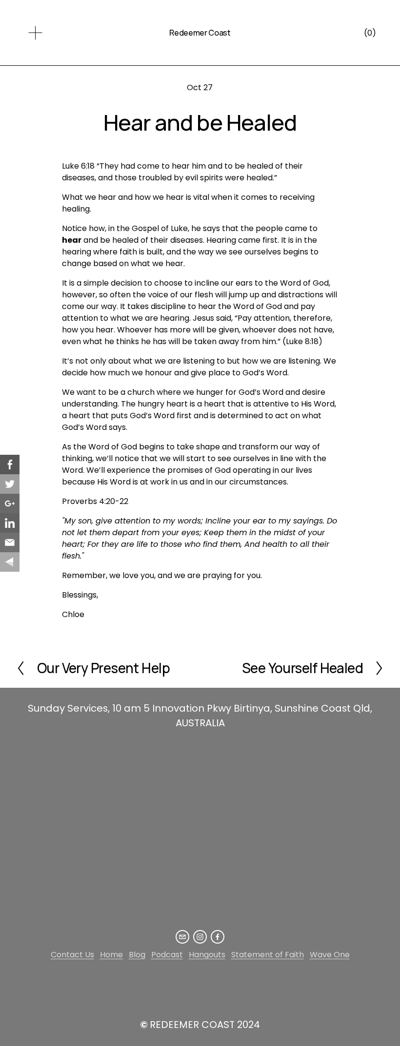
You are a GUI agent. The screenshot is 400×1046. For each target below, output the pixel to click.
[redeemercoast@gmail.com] (182, 937)
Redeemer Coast (200, 32)
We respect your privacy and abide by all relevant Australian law (168, 987)
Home (111, 954)
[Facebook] (217, 937)
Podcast (167, 954)
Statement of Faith (267, 954)
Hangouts (207, 954)
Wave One (330, 954)
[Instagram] (200, 937)
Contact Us (72, 954)
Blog (137, 954)
